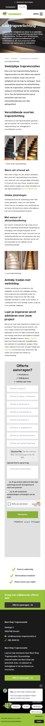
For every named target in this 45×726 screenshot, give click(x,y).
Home (7, 58)
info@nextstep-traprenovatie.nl (22, 636)
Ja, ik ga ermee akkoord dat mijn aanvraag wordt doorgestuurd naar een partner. (22, 485)
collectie (33, 338)
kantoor (24, 189)
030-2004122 (13, 640)
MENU (36, 14)
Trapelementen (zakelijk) (29, 58)
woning (34, 189)
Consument (10, 7)
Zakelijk (22, 7)
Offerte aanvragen (20, 605)
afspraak (8, 350)
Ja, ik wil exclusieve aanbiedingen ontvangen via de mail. (21, 494)
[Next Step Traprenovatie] (12, 14)
